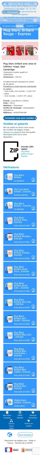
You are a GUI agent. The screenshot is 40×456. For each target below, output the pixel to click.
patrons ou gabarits (12, 132)
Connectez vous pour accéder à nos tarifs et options (21, 118)
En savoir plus (9, 26)
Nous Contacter (25, 435)
